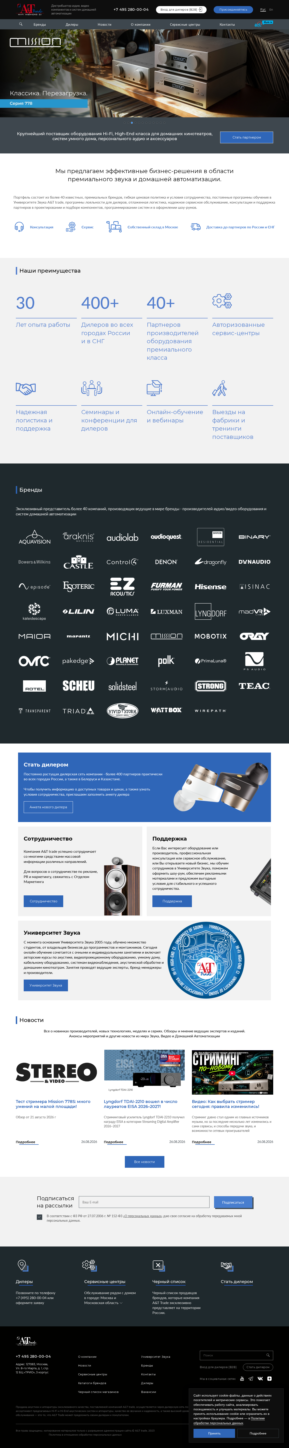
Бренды (40, 24)
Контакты (227, 24)
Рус (263, 9)
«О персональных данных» (142, 1216)
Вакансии (148, 1392)
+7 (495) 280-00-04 (31, 1297)
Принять (214, 1433)
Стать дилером (237, 1281)
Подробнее (25, 1142)
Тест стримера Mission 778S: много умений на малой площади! (53, 1104)
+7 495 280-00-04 (131, 9)
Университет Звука (46, 985)
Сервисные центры (185, 24)
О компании (140, 24)
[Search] (269, 1355)
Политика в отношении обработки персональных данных (85, 1434)
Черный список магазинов (98, 1392)
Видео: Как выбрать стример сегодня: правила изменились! (225, 1104)
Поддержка (172, 901)
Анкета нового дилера (48, 807)
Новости (105, 24)
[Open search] (20, 24)
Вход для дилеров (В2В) (218, 1367)
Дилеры (72, 24)
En (271, 9)
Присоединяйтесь (233, 9)
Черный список (169, 1281)
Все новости (144, 1162)
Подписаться (233, 1202)
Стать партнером (247, 137)
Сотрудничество (43, 901)
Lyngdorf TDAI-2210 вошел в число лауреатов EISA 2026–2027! (140, 1104)
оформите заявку (30, 1302)
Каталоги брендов (92, 1383)
